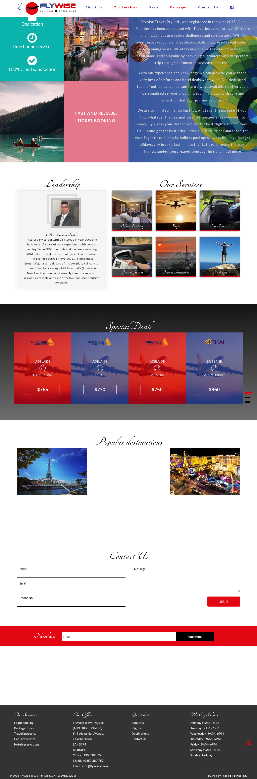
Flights (136, 728)
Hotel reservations (26, 744)
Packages (178, 7)
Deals (154, 7)
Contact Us (208, 7)
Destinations (140, 733)
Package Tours (24, 728)
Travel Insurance (25, 733)
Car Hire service (25, 739)
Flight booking (24, 722)
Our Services (125, 7)
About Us (94, 7)
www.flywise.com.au (74, 273)
